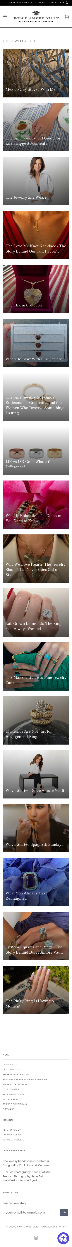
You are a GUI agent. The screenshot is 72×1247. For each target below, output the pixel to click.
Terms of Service (13, 1140)
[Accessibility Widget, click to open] (63, 1238)
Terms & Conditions (15, 1104)
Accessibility (11, 1099)
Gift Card (9, 1109)
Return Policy (12, 1070)
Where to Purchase (15, 1085)
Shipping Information (16, 1075)
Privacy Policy (12, 1135)
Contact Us (10, 1065)
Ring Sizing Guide (13, 1094)
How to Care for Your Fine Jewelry (25, 1080)
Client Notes (11, 1089)
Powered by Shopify (53, 1227)
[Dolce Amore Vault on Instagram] (36, 1239)
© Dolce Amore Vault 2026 (22, 1227)
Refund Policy (12, 1130)
